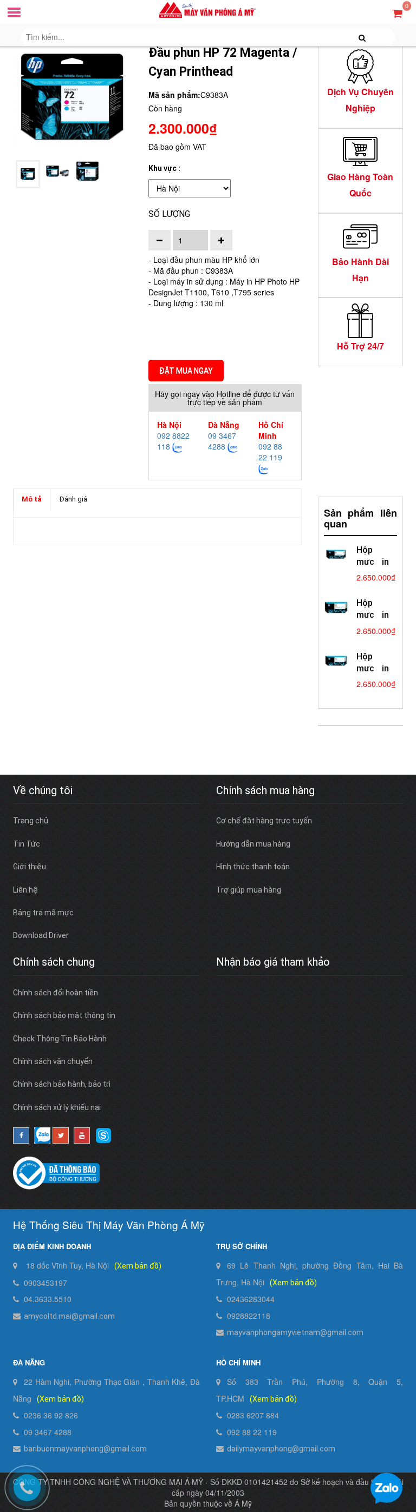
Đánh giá (73, 499)
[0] (397, 13)
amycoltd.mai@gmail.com (69, 1316)
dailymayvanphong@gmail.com (281, 1448)
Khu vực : (164, 168)
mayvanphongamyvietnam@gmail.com (295, 1332)
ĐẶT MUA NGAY (186, 370)
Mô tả (32, 499)
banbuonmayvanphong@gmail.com (85, 1448)
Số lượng (169, 214)
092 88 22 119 (270, 452)
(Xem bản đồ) (137, 1266)
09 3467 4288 (222, 441)
